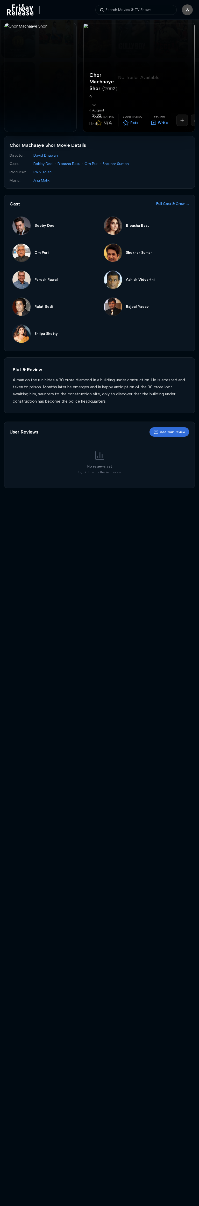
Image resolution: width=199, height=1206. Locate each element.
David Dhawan (45, 155)
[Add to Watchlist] (182, 120)
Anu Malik (41, 180)
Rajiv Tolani (42, 172)
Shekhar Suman (116, 164)
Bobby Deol (43, 164)
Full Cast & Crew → (172, 204)
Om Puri (91, 164)
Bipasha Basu (69, 164)
